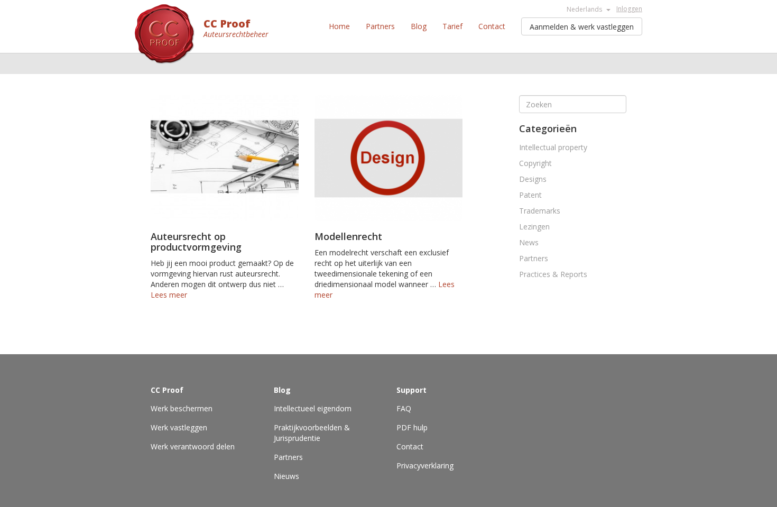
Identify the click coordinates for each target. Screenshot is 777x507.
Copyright (535, 163)
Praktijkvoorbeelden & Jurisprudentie (312, 432)
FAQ (403, 408)
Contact (491, 26)
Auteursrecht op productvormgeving (196, 241)
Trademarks (539, 211)
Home (339, 26)
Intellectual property (553, 147)
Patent (530, 195)
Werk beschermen (181, 408)
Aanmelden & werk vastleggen (582, 27)
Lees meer (169, 295)
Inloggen (629, 8)
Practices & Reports (553, 274)
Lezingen (534, 227)
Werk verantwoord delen (193, 446)
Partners (380, 26)
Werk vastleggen (179, 427)
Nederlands (585, 9)
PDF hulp (412, 427)
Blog (419, 26)
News (529, 242)
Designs (533, 179)
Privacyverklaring (425, 465)
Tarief (452, 26)
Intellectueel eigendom (313, 408)
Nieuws (286, 476)
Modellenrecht (348, 236)
